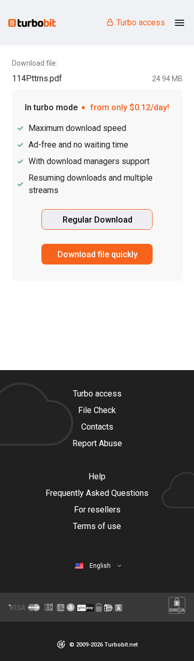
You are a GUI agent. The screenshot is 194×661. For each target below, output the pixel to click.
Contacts (97, 427)
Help (97, 476)
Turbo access (140, 22)
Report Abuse (97, 443)
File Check (97, 410)
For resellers (97, 510)
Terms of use (97, 526)
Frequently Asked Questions (97, 493)
